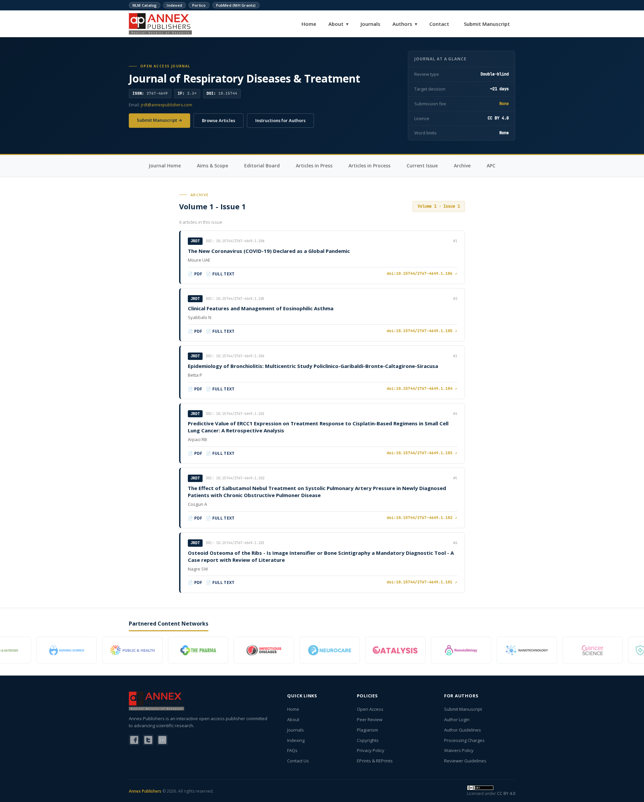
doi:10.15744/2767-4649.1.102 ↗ (422, 517)
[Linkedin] (162, 740)
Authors (404, 23)
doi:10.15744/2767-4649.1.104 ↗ (422, 388)
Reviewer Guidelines (465, 761)
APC (491, 165)
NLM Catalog (144, 5)
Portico (199, 5)
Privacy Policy (370, 750)
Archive (462, 165)
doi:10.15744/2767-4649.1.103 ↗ (422, 452)
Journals (370, 23)
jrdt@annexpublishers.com (166, 105)
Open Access (370, 709)
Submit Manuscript (487, 23)
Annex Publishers (145, 791)
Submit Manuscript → (159, 120)
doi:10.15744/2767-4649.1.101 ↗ (422, 582)
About (338, 23)
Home (309, 23)
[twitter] (148, 740)
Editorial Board (262, 165)
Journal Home (165, 165)
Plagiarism (367, 730)
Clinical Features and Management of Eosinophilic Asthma (260, 308)
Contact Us (298, 761)
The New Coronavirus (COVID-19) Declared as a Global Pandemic (269, 251)
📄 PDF (195, 274)
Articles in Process (369, 165)
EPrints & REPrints (375, 761)
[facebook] (134, 740)
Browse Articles (218, 120)
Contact (439, 23)
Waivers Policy (459, 750)
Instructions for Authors (280, 120)
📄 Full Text (220, 274)
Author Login (457, 719)
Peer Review (369, 719)
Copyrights (368, 740)
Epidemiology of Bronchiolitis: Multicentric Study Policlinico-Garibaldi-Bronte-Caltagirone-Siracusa (313, 366)
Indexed (174, 5)
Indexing (296, 740)
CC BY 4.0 (506, 793)
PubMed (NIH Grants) (236, 5)
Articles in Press (314, 165)
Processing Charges (464, 740)
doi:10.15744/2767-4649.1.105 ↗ (422, 330)
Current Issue (422, 165)
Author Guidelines (462, 730)
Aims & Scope (212, 165)
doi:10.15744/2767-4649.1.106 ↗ (422, 273)
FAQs (292, 750)
